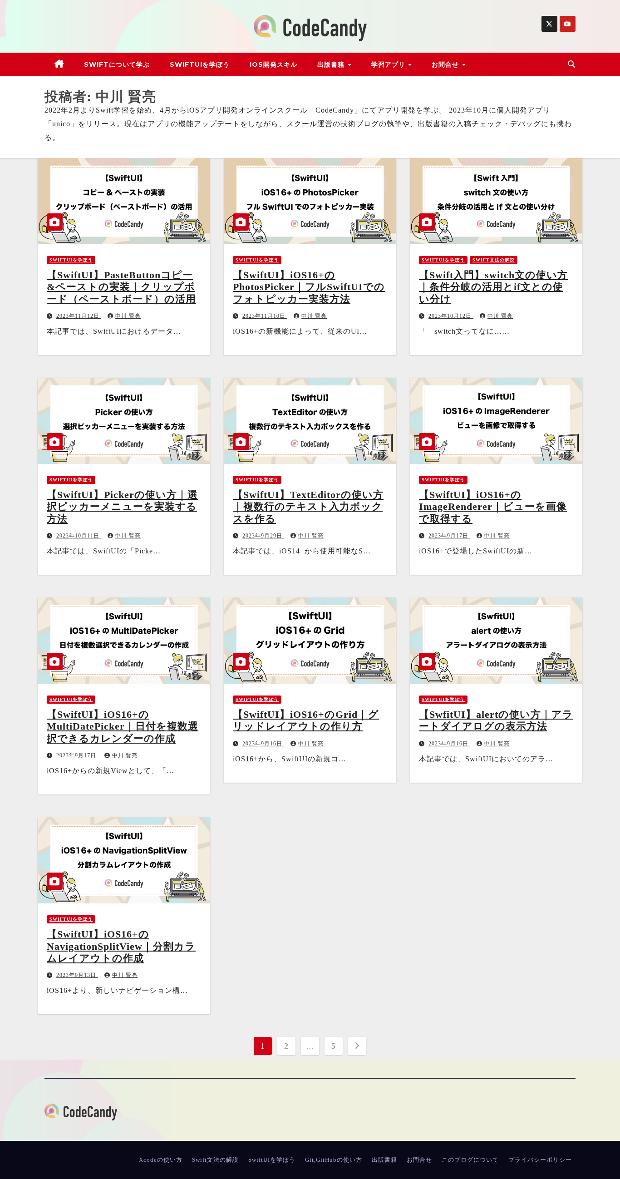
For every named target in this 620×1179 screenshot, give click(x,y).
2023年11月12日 (78, 316)
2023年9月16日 (263, 743)
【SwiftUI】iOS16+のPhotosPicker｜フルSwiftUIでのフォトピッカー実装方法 (309, 287)
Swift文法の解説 (493, 259)
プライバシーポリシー (540, 1159)
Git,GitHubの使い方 (333, 1159)
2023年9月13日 (77, 975)
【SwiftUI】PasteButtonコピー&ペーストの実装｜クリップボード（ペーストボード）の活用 (121, 287)
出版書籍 (332, 64)
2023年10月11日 (78, 536)
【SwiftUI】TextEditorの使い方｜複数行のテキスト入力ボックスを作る (308, 506)
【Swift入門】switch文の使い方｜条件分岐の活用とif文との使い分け (493, 287)
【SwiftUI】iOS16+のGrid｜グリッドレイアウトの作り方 (306, 720)
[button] (572, 64)
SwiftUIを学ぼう (200, 64)
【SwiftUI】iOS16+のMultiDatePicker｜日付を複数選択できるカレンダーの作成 (122, 726)
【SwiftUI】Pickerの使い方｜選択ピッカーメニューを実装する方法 (122, 506)
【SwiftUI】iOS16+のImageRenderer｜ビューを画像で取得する (493, 506)
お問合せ (446, 64)
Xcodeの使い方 (160, 1159)
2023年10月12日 (450, 316)
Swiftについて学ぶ (117, 64)
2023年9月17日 (449, 536)
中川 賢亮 (128, 316)
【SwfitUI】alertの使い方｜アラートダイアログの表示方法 (496, 720)
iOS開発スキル (273, 64)
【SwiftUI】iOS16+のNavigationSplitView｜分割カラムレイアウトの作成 (121, 946)
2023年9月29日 (263, 536)
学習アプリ (389, 64)
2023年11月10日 (264, 316)
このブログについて (470, 1159)
